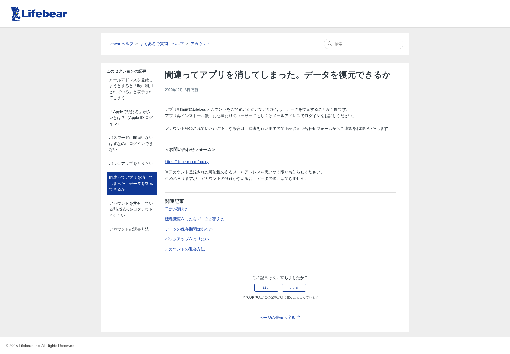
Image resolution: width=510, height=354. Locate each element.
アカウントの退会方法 (129, 229)
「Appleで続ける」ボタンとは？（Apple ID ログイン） (131, 117)
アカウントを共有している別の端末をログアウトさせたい (131, 209)
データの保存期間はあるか (189, 229)
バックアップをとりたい (131, 163)
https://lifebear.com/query (187, 161)
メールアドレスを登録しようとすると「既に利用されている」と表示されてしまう (131, 89)
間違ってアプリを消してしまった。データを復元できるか (131, 183)
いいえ (294, 287)
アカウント (200, 43)
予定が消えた (177, 209)
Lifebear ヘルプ (120, 43)
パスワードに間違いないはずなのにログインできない (131, 143)
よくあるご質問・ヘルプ (162, 43)
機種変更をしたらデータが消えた (195, 219)
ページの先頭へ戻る (277, 317)
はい (266, 287)
